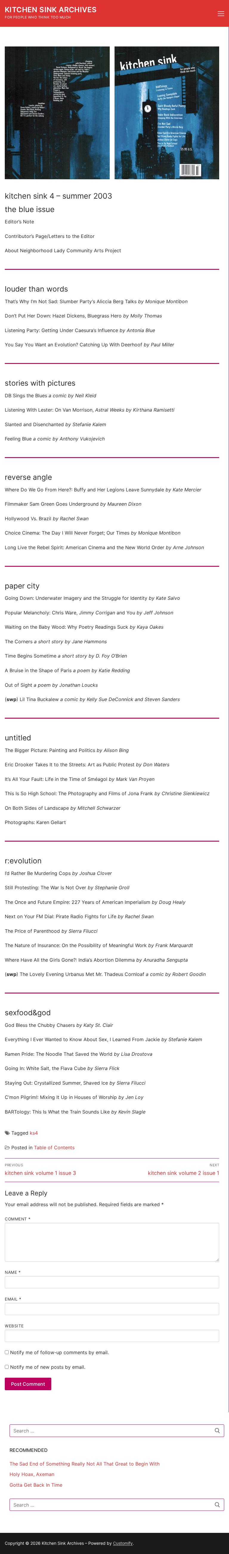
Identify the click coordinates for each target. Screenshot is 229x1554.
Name (13, 1272)
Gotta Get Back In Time (36, 1485)
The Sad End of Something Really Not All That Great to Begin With (85, 1464)
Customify (123, 1543)
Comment (18, 1219)
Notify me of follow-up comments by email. (59, 1352)
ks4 (34, 1133)
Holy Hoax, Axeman (32, 1474)
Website (14, 1325)
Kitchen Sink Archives (51, 9)
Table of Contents (54, 1147)
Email (13, 1299)
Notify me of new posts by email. (47, 1367)
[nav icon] (221, 13)
